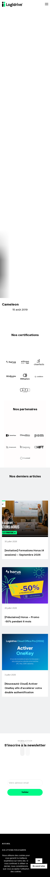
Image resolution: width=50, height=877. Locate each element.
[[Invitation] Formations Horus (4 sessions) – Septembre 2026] (25, 519)
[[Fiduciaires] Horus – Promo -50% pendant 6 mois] (25, 585)
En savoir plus (39, 866)
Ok (39, 861)
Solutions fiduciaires (14, 850)
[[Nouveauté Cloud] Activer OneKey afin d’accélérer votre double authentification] (25, 652)
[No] (46, 864)
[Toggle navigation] (46, 4)
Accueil (6, 844)
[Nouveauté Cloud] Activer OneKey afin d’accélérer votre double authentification (23, 688)
